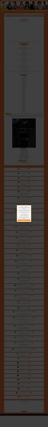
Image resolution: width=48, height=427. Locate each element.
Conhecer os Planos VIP (24, 220)
